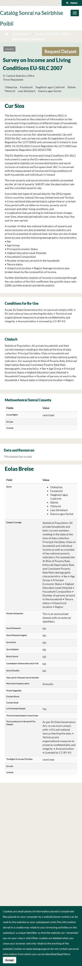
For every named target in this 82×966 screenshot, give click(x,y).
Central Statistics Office (52, 34)
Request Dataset (60, 51)
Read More (63, 954)
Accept (9, 960)
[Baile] (6, 34)
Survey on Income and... (29, 39)
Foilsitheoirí (21, 34)
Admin (73, 2)
